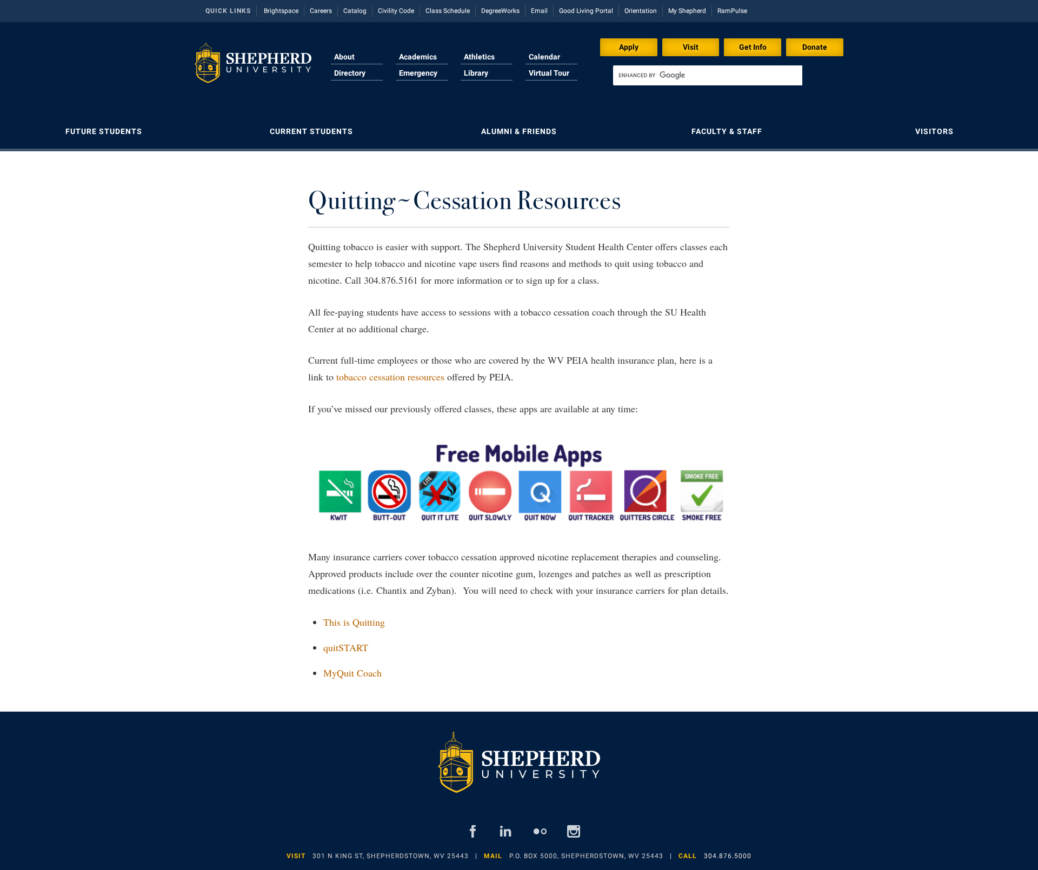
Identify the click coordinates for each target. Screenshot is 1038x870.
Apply (628, 47)
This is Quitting (354, 621)
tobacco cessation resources (390, 376)
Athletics (479, 56)
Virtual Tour (549, 73)
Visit (690, 47)
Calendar (544, 56)
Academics (418, 56)
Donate (814, 47)
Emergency (418, 73)
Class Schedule (447, 11)
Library (476, 73)
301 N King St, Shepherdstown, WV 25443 (390, 856)
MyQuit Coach (352, 672)
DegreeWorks (500, 11)
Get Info (753, 47)
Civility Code (396, 11)
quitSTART (345, 647)
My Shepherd (687, 11)
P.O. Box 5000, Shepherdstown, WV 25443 (586, 856)
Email (539, 11)
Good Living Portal (586, 11)
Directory (349, 73)
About (344, 56)
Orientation (640, 11)
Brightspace (281, 11)
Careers (321, 11)
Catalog (355, 11)
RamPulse (732, 11)
